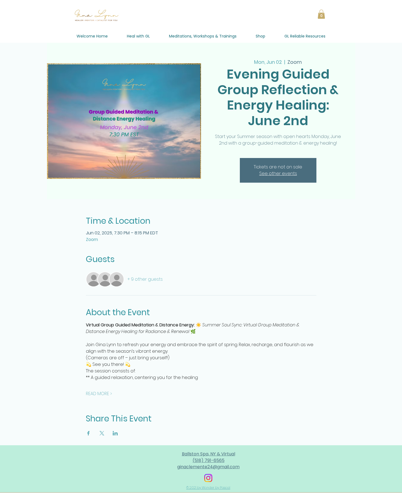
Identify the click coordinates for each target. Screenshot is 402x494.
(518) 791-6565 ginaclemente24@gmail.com (208, 463)
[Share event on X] (101, 433)
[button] (321, 14)
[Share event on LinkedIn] (115, 433)
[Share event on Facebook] (88, 433)
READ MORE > (99, 394)
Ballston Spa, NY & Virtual (208, 454)
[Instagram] (208, 478)
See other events (278, 173)
